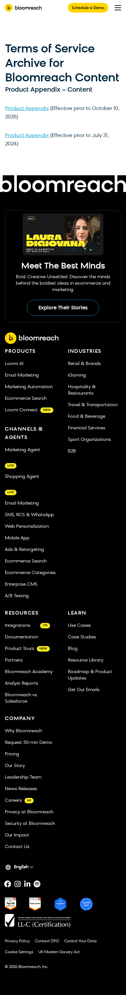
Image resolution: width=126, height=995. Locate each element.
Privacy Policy (17, 941)
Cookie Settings (19, 952)
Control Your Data (80, 941)
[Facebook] (8, 884)
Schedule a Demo (88, 8)
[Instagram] (17, 884)
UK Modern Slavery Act (59, 952)
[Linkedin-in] (27, 884)
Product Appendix (27, 108)
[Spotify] (37, 884)
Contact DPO (47, 941)
